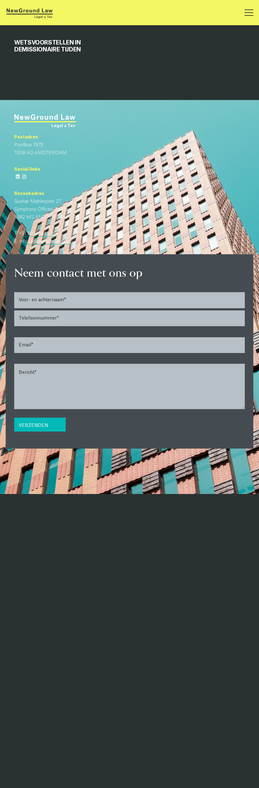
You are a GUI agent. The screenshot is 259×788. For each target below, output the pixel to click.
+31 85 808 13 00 (38, 234)
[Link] (29, 13)
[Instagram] (24, 176)
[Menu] (249, 13)
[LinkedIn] (17, 176)
